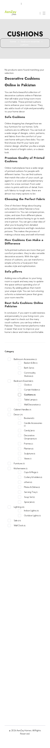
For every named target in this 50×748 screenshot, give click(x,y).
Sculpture (28, 453)
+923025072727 (14, 3)
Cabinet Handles (21, 409)
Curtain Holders (31, 389)
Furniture (18, 463)
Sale (16, 520)
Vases (26, 458)
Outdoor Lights (31, 515)
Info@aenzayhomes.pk (34, 3)
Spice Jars (28, 502)
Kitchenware (19, 468)
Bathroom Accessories (24, 359)
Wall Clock (18, 525)
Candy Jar (28, 430)
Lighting (17, 507)
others (27, 482)
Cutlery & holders (32, 477)
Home (13, 41)
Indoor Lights (30, 510)
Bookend (28, 418)
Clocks (27, 384)
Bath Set (28, 367)
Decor (17, 414)
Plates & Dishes (31, 487)
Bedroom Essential (30, 41)
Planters (27, 448)
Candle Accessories (33, 423)
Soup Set (28, 497)
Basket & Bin (29, 362)
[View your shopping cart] (38, 11)
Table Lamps (30, 399)
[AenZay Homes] (10, 13)
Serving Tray (30, 492)
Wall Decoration (31, 404)
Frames (27, 443)
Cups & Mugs (30, 472)
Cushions (28, 394)
